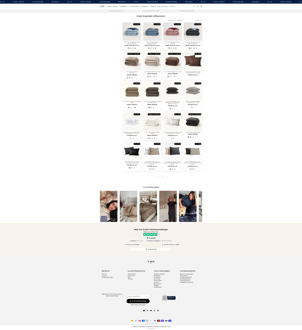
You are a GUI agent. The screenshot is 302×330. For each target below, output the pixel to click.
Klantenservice (132, 274)
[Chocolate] (130, 78)
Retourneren (131, 275)
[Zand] (131, 107)
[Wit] (133, 107)
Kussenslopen (158, 280)
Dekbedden (157, 275)
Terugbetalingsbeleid (186, 277)
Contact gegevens (185, 280)
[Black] (130, 168)
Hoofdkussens (158, 287)
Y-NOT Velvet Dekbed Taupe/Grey (132, 72)
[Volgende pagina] (166, 176)
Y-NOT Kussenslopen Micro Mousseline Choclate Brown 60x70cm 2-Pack (172, 102)
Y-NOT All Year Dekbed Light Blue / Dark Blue (132, 43)
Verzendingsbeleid (185, 279)
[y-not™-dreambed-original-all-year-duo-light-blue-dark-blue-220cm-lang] (129, 48)
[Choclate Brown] (170, 109)
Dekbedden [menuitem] (123, 6)
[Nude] (134, 168)
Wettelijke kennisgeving (186, 282)
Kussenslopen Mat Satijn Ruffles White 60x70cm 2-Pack (131, 133)
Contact (169, 326)
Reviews (104, 275)
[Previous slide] (102, 206)
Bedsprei (156, 285)
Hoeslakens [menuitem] (144, 6)
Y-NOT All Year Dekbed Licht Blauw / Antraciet (193, 43)
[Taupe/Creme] (150, 169)
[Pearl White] (134, 78)
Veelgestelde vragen (107, 277)
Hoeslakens (157, 277)
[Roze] (132, 168)
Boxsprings (157, 279)
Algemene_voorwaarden (139, 326)
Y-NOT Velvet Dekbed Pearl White (152, 133)
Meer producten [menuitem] (162, 6)
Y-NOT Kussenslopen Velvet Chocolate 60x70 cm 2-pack (193, 72)
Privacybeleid (183, 275)
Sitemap (130, 279)
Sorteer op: (172, 20)
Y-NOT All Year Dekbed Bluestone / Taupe (152, 43)
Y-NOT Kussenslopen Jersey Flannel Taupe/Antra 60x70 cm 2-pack (193, 163)
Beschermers (157, 284)
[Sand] (172, 109)
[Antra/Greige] (152, 169)
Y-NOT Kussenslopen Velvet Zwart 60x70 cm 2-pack (131, 162)
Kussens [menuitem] (153, 6)
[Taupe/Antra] (154, 169)
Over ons (104, 274)
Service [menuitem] (173, 6)
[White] (175, 109)
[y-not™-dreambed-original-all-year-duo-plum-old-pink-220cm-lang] (131, 48)
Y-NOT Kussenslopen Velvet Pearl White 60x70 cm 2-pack (173, 133)
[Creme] (171, 138)
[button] (194, 6)
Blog (129, 277)
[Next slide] (200, 206)
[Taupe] (129, 107)
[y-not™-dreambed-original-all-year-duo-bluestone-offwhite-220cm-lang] (135, 48)
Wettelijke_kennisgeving (160, 326)
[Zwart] (188, 137)
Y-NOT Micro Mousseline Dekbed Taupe (132, 102)
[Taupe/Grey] (127, 78)
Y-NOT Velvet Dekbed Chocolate (173, 71)
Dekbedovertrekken (159, 274)
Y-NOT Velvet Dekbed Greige (152, 71)
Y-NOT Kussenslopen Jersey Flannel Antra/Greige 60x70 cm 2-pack (173, 163)
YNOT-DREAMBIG (153, 323)
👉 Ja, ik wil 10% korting (138, 301)
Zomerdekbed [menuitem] (134, 6)
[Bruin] (135, 107)
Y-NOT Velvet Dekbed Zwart (193, 132)
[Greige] (132, 78)
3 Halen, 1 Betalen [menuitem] (112, 6)
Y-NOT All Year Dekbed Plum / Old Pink (172, 43)
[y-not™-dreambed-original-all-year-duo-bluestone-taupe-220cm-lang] (133, 48)
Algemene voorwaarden (186, 274)
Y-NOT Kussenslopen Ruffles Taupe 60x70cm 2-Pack (192, 102)
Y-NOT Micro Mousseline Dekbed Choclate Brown (152, 102)
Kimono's (156, 282)
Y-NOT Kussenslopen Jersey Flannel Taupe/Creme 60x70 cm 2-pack (152, 163)
